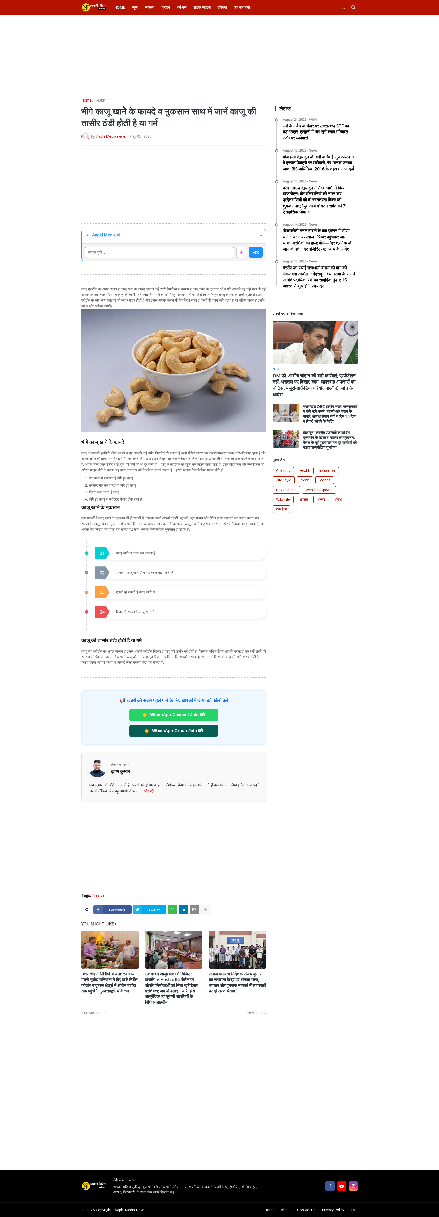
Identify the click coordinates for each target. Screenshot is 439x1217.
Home (86, 100)
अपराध (303, 499)
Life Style (283, 480)
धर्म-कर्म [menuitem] (181, 7)
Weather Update (319, 489)
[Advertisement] (219, 56)
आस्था (321, 499)
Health (100, 100)
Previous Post (95, 1013)
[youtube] (341, 1186)
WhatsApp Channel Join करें (173, 714)
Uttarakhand (286, 489)
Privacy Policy (333, 1209)
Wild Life (283, 499)
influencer (327, 470)
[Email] (194, 909)
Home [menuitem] (119, 7)
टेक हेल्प (281, 509)
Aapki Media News (130, 1209)
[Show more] (205, 909)
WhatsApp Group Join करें (173, 730)
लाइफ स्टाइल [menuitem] (202, 7)
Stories (324, 480)
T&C (354, 1209)
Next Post (255, 1013)
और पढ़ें (149, 791)
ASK (256, 252)
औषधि (338, 499)
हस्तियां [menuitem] (222, 7)
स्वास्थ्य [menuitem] (149, 7)
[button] (343, 7)
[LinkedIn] (183, 909)
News (305, 480)
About (286, 1209)
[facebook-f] (330, 1186)
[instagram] (353, 1186)
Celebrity (283, 470)
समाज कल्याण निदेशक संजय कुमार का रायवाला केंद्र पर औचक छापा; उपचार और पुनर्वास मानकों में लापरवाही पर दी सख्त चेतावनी (237, 982)
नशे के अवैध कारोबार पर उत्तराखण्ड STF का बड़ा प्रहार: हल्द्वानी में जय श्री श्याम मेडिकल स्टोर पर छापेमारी (316, 132)
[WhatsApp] (172, 909)
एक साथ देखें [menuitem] (242, 7)
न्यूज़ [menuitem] (135, 7)
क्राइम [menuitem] (166, 7)
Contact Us (306, 1209)
